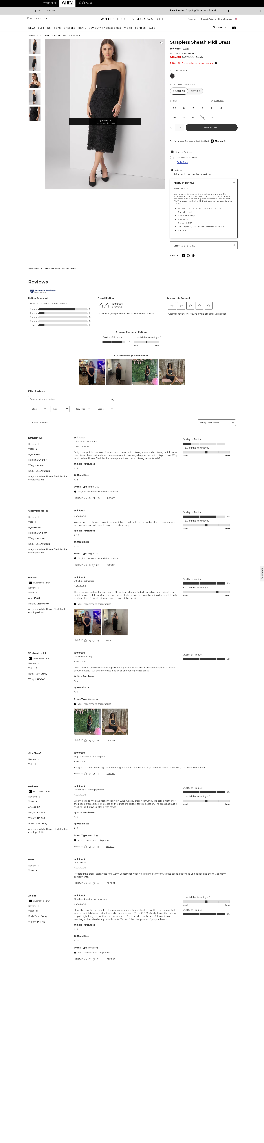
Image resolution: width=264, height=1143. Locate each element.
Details (199, 57)
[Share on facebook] (183, 255)
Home (32, 35)
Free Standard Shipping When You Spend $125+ (120, 10)
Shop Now (156, 11)
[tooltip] (215, 63)
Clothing (45, 35)
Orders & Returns (208, 19)
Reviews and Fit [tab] (35, 269)
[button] (234, 27)
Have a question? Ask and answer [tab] (60, 269)
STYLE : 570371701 (182, 188)
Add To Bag (212, 127)
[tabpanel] (132, 620)
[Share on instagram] (188, 255)
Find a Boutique (225, 19)
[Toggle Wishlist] (161, 43)
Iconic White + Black (67, 35)
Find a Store (182, 162)
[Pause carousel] (260, 11)
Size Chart (219, 100)
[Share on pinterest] (193, 255)
